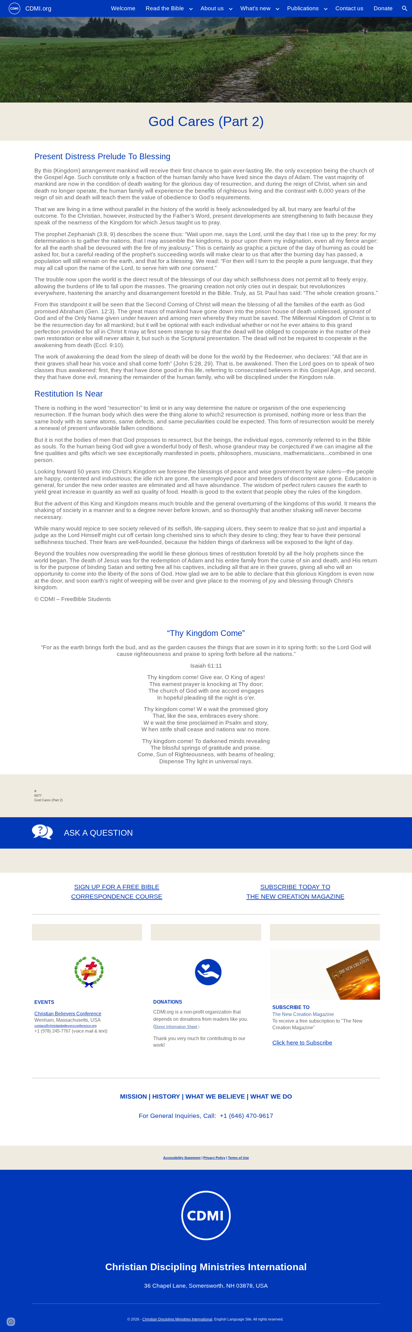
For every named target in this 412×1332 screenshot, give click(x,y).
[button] (405, 8)
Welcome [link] (123, 8)
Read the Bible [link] (165, 8)
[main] (206, 122)
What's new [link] (255, 8)
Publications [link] (303, 8)
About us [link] (212, 8)
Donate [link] (383, 8)
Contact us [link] (349, 8)
